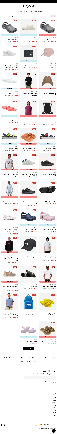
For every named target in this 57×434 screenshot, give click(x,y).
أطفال (54, 410)
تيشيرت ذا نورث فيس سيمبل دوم (29, 93)
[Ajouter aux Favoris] (54, 20)
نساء (55, 407)
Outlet (54, 415)
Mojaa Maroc (49, 428)
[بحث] (5, 5)
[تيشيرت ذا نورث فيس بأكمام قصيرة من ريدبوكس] (47, 244)
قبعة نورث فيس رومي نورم (50, 65)
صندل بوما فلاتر (33, 39)
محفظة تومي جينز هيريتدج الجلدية (29, 65)
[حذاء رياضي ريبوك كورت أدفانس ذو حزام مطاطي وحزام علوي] (9, 53)
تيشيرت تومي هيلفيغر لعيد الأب (49, 286)
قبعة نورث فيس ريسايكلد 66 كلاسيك (28, 257)
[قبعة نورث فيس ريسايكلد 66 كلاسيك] (28, 244)
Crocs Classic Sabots (12, 39)
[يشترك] (25, 378)
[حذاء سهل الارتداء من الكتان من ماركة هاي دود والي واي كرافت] (9, 217)
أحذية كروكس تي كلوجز (50, 39)
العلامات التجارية (52, 412)
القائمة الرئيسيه (38, 11)
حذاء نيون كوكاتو (52, 314)
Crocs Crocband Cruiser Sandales (47, 148)
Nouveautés (53, 402)
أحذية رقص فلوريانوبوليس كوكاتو (48, 341)
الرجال (54, 405)
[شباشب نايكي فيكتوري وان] (28, 274)
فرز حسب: (11, 16)
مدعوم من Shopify (41, 428)
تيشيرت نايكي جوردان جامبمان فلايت (9, 201)
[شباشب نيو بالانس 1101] (47, 189)
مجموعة (31, 11)
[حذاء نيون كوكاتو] (47, 301)
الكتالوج (54, 400)
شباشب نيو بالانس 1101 (50, 201)
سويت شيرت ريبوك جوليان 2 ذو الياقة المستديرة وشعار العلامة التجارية (11, 258)
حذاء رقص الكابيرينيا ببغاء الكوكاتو (29, 148)
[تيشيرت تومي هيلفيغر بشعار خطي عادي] (9, 301)
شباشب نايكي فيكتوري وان (31, 286)
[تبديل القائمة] (55, 5)
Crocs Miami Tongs (13, 93)
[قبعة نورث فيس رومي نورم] (47, 53)
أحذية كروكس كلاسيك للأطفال (49, 229)
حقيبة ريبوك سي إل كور (31, 314)
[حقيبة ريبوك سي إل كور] (28, 301)
